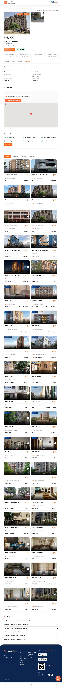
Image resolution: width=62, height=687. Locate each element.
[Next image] (28, 166)
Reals (31, 686)
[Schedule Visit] (58, 678)
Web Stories (23, 658)
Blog (21, 656)
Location (13, 61)
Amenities (20, 61)
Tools (21, 662)
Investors (43, 686)
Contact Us (31, 660)
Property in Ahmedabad (13, 8)
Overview (6, 61)
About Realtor (28, 61)
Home (5, 8)
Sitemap (22, 664)
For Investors (22, 653)
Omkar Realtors (8, 43)
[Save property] (28, 175)
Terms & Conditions (31, 655)
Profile (56, 686)
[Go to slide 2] (44, 171)
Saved (18, 686)
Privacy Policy (32, 652)
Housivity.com (48, 650)
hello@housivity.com (9, 657)
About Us (30, 658)
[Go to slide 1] (16, 171)
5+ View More (8, 144)
